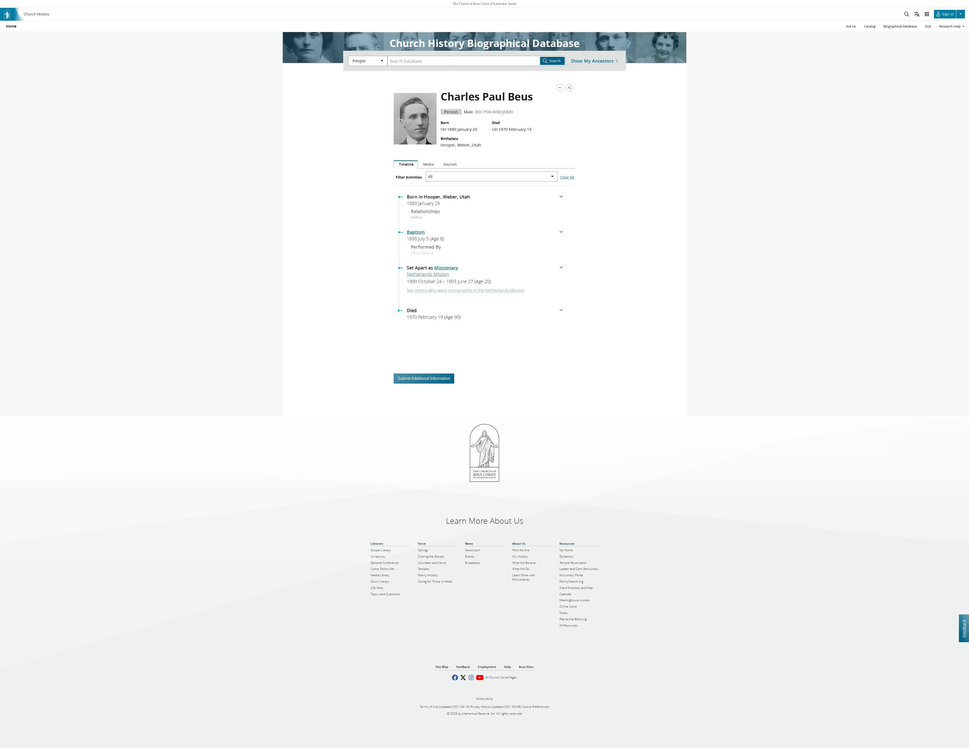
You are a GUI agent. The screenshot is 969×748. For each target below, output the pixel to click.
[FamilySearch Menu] (560, 87)
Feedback (964, 628)
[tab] (406, 164)
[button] (486, 201)
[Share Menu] (569, 87)
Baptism (416, 232)
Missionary (446, 267)
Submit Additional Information (424, 378)
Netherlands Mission (428, 274)
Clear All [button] (567, 177)
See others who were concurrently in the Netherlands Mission (465, 290)
